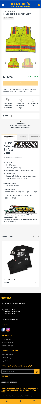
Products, (20, 91)
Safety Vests (28, 91)
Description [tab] (9, 137)
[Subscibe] (37, 371)
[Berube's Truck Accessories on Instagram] (8, 330)
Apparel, (13, 89)
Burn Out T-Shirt (10, 279)
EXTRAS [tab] (23, 137)
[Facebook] (11, 116)
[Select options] (35, 282)
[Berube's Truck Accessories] (20, 4)
